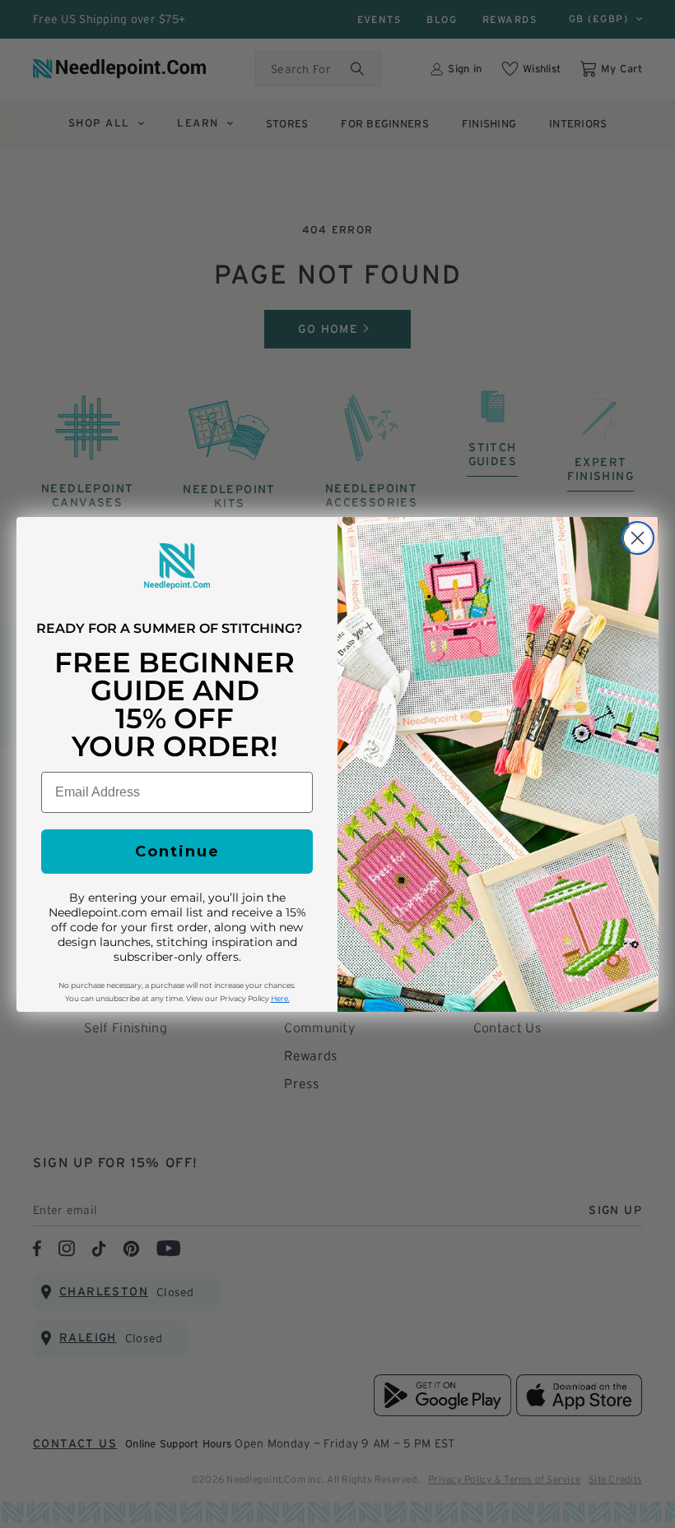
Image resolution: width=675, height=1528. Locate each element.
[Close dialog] (637, 538)
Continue (177, 851)
